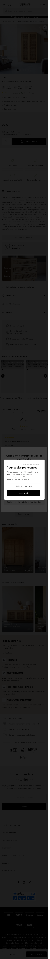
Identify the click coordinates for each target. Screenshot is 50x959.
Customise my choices (23, 486)
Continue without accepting (31, 464)
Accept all (23, 493)
